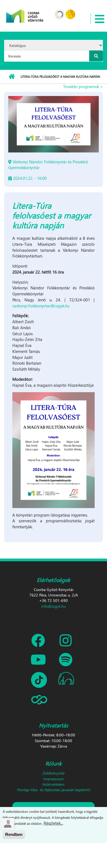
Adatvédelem (53, 784)
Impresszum (53, 778)
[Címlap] (24, 12)
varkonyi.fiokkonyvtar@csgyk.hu (40, 305)
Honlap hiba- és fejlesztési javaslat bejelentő (53, 789)
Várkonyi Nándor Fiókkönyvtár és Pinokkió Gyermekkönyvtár (48, 164)
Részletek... (53, 823)
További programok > (83, 86)
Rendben (13, 834)
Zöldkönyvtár (54, 773)
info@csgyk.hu (53, 606)
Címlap (11, 76)
